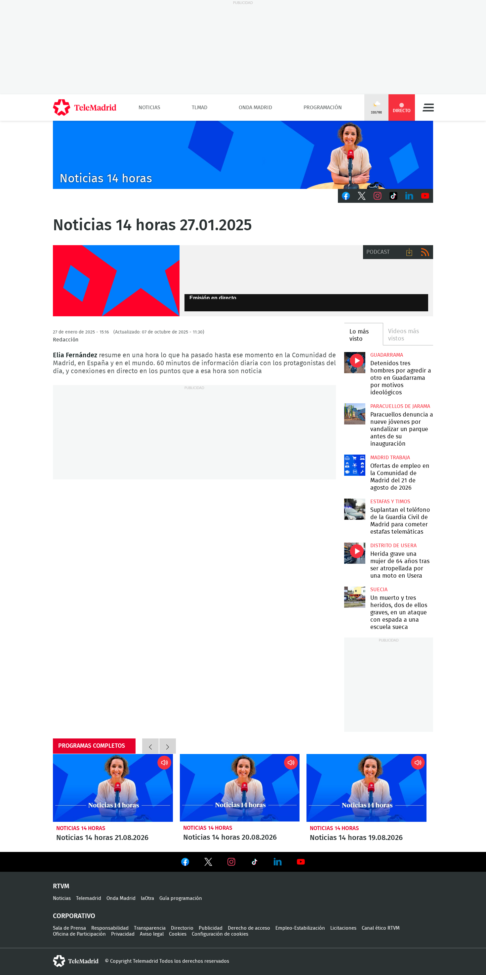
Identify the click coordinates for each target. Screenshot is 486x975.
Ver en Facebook (185, 863)
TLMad (199, 107)
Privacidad (123, 934)
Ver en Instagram (231, 861)
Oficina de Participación (79, 934)
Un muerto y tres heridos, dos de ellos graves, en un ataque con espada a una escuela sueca (354, 597)
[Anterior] (150, 746)
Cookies (177, 934)
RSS (425, 252)
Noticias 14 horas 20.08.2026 (240, 787)
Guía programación (180, 898)
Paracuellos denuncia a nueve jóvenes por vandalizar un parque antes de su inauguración (354, 413)
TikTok (393, 196)
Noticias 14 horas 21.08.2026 (113, 787)
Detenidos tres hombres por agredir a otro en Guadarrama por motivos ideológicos (354, 362)
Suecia (378, 589)
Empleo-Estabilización (300, 928)
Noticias (149, 107)
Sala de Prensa (69, 928)
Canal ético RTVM (381, 928)
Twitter (362, 196)
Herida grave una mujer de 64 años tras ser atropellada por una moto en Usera (354, 553)
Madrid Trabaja (390, 457)
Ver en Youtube (300, 861)
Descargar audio (409, 252)
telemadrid (76, 961)
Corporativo (74, 916)
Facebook (346, 196)
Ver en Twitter (208, 863)
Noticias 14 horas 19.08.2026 (366, 787)
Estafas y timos (390, 501)
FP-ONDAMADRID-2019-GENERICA (116, 281)
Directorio (182, 928)
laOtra (147, 898)
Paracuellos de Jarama (400, 406)
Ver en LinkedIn (277, 861)
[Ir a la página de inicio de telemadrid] (84, 107)
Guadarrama (386, 355)
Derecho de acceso (249, 928)
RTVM (61, 886)
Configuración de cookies (220, 934)
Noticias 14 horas (80, 828)
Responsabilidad (110, 928)
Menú (428, 107)
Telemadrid (88, 898)
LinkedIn (409, 196)
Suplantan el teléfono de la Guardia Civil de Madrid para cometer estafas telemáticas (354, 509)
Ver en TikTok (254, 863)
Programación (323, 107)
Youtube (425, 196)
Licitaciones (343, 928)
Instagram (377, 196)
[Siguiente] (167, 746)
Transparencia (150, 928)
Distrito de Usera (393, 545)
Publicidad (211, 928)
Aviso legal (152, 934)
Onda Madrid (255, 107)
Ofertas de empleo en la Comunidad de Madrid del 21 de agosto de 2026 (354, 465)
